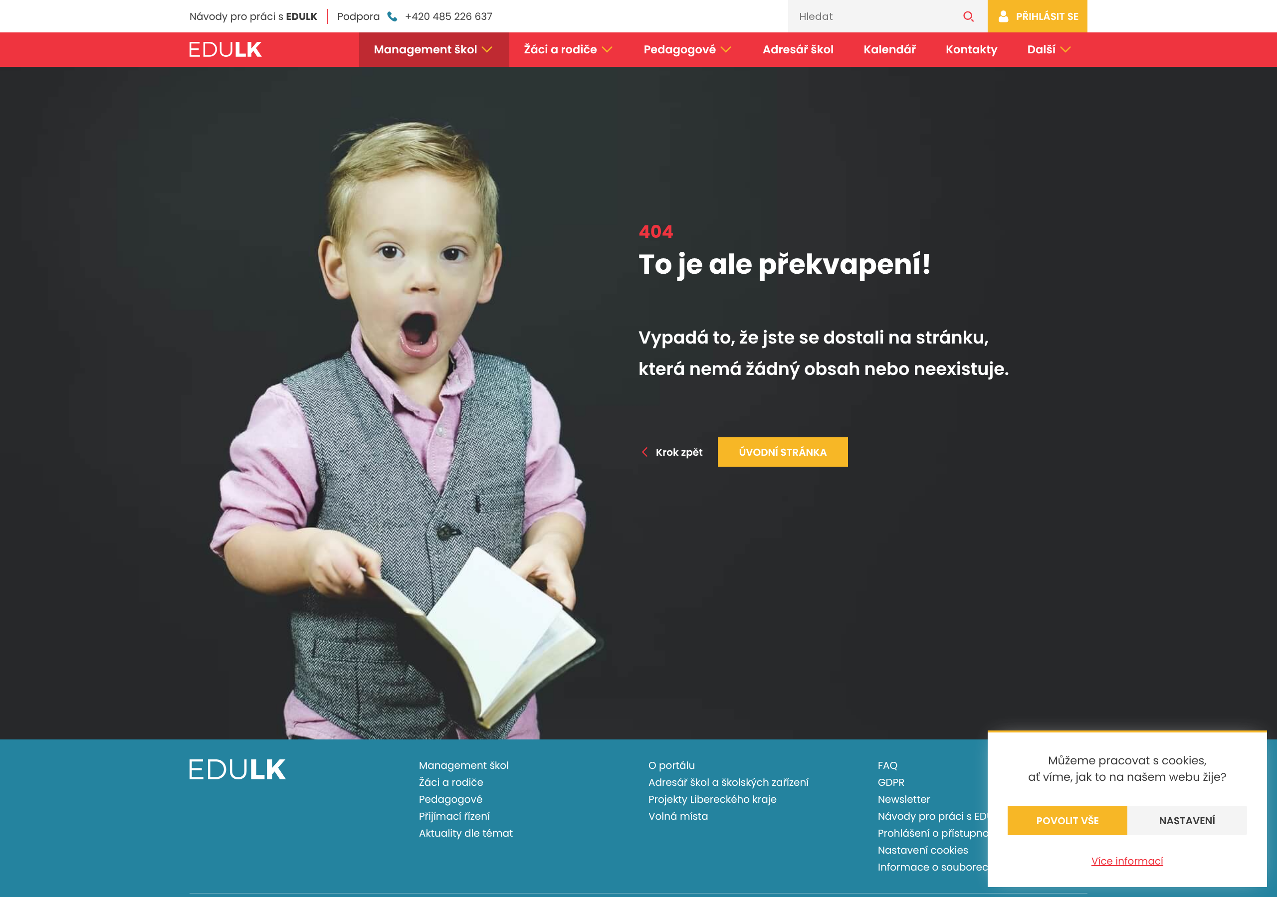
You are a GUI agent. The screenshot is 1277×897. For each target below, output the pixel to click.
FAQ (887, 765)
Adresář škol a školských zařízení (728, 782)
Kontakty (972, 49)
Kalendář (889, 49)
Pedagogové (680, 49)
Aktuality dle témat (466, 833)
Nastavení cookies (923, 850)
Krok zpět (679, 452)
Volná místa (678, 816)
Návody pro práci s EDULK (941, 816)
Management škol (425, 49)
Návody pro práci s (253, 16)
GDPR (891, 782)
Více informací (1127, 861)
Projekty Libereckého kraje (712, 799)
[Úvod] (226, 49)
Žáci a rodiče (560, 49)
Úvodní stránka (783, 452)
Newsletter (904, 799)
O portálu (671, 765)
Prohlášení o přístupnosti (939, 833)
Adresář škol (798, 49)
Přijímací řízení (454, 816)
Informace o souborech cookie (954, 867)
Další (1042, 49)
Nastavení (1187, 821)
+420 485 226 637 (448, 16)
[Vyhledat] (969, 16)
